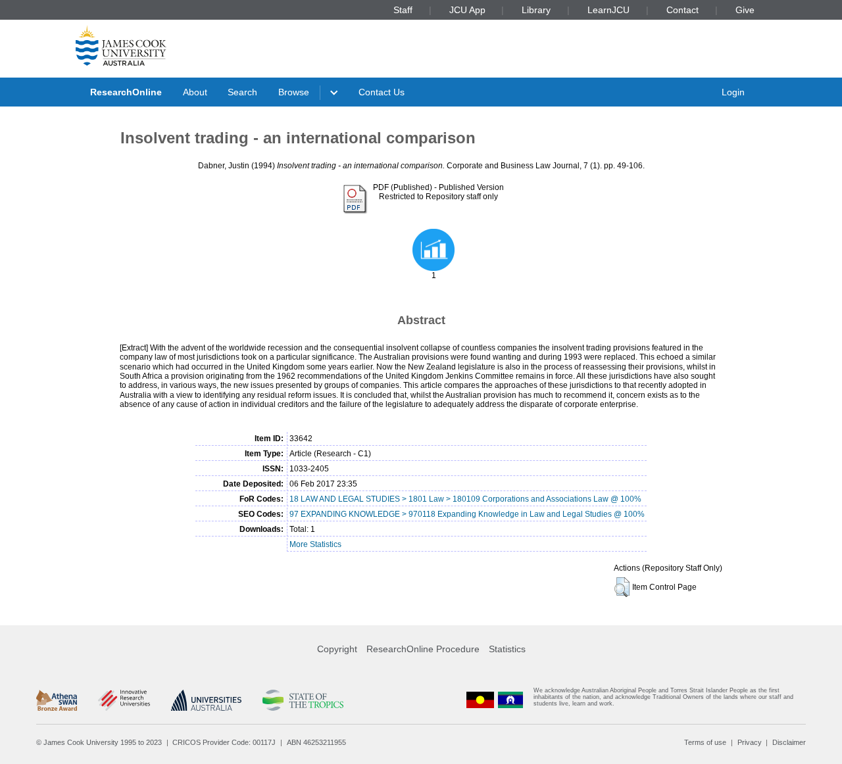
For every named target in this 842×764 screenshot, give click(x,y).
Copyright (337, 649)
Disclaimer (789, 742)
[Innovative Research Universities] (124, 700)
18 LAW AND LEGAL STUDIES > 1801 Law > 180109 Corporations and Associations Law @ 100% (465, 499)
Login (733, 92)
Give (745, 10)
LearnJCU (608, 10)
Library (536, 10)
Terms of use (705, 742)
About (195, 92)
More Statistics (315, 544)
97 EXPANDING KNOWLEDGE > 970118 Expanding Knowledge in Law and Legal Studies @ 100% (467, 514)
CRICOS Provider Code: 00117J (224, 742)
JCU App (467, 10)
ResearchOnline (126, 92)
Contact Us (382, 92)
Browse (293, 92)
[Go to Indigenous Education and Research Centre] (480, 700)
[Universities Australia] (206, 700)
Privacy (749, 742)
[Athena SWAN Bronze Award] (56, 700)
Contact (682, 10)
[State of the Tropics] (302, 700)
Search (242, 92)
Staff (402, 10)
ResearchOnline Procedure (423, 649)
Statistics (507, 649)
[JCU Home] (121, 45)
